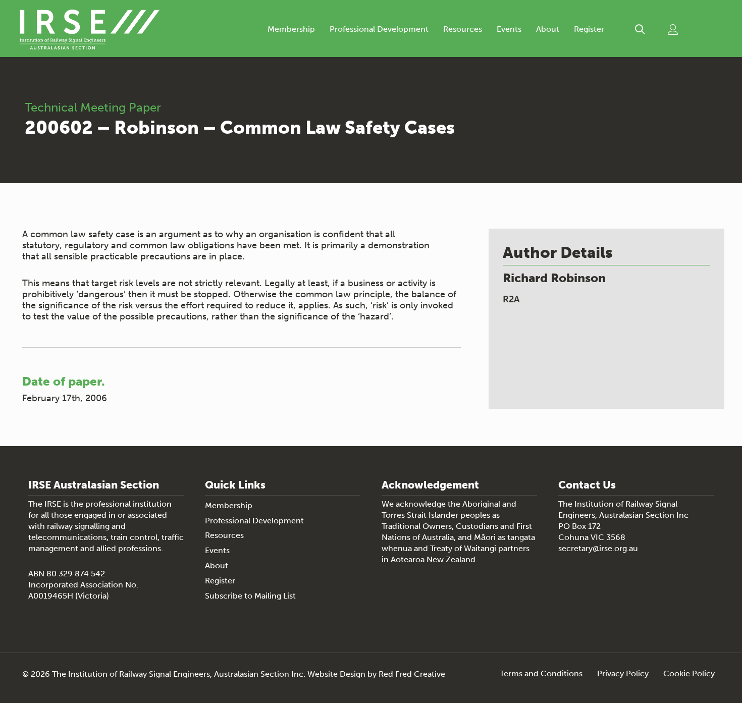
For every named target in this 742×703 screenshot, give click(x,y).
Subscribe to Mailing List (250, 596)
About (547, 29)
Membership (291, 29)
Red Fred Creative (412, 674)
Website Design (336, 674)
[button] (639, 29)
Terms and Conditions (541, 674)
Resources (462, 29)
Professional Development (379, 29)
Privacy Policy (623, 674)
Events (509, 29)
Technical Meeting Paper (93, 107)
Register (589, 29)
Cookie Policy (689, 674)
